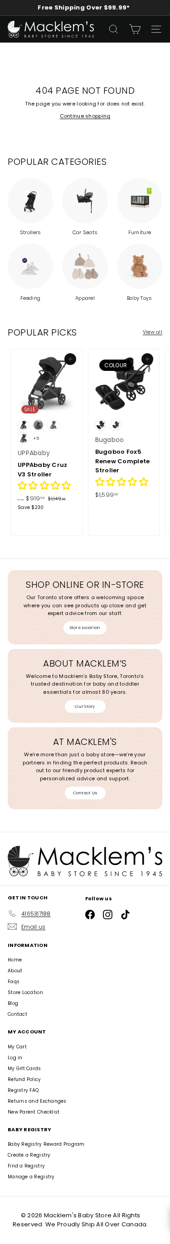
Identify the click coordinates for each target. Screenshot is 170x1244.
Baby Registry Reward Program (46, 1144)
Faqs (13, 981)
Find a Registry (26, 1165)
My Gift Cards (24, 1068)
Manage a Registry (31, 1176)
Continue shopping (85, 116)
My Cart (17, 1046)
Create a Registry (29, 1155)
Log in (15, 1057)
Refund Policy (24, 1079)
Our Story (85, 706)
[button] (44, 486)
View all (152, 332)
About (15, 970)
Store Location (85, 627)
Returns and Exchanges (37, 1101)
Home (15, 959)
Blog (13, 1003)
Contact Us (85, 793)
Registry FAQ (23, 1090)
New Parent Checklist (34, 1112)
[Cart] (135, 29)
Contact (17, 1014)
